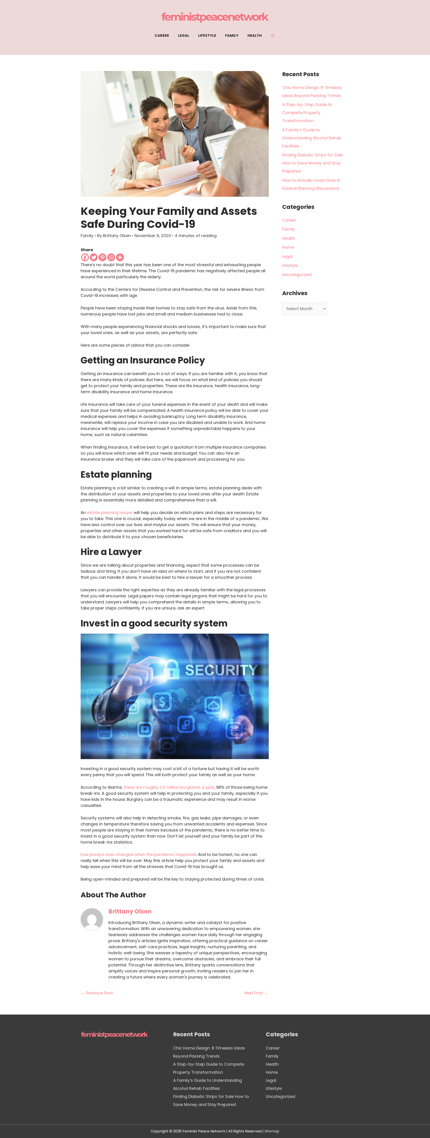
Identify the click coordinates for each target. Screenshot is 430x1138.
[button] (273, 35)
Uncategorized (297, 274)
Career (289, 220)
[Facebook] (85, 257)
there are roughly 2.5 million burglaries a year (169, 787)
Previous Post (97, 993)
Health (288, 238)
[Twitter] (94, 257)
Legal (287, 256)
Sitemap (271, 1131)
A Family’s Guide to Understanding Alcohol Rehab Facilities (312, 138)
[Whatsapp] (111, 257)
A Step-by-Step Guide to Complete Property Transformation (307, 112)
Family (87, 235)
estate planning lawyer (110, 512)
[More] (120, 257)
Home (288, 247)
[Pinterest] (102, 257)
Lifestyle (290, 265)
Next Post (256, 993)
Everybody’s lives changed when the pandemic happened (138, 854)
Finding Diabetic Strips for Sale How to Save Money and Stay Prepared (312, 163)
